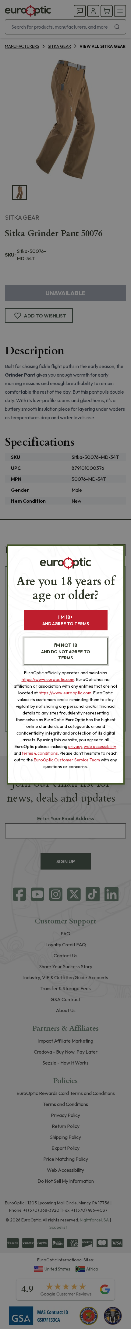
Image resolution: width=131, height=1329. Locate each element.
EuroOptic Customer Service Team (67, 760)
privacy (75, 746)
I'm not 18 (65, 651)
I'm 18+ (65, 620)
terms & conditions (40, 753)
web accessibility (100, 746)
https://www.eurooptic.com (48, 679)
